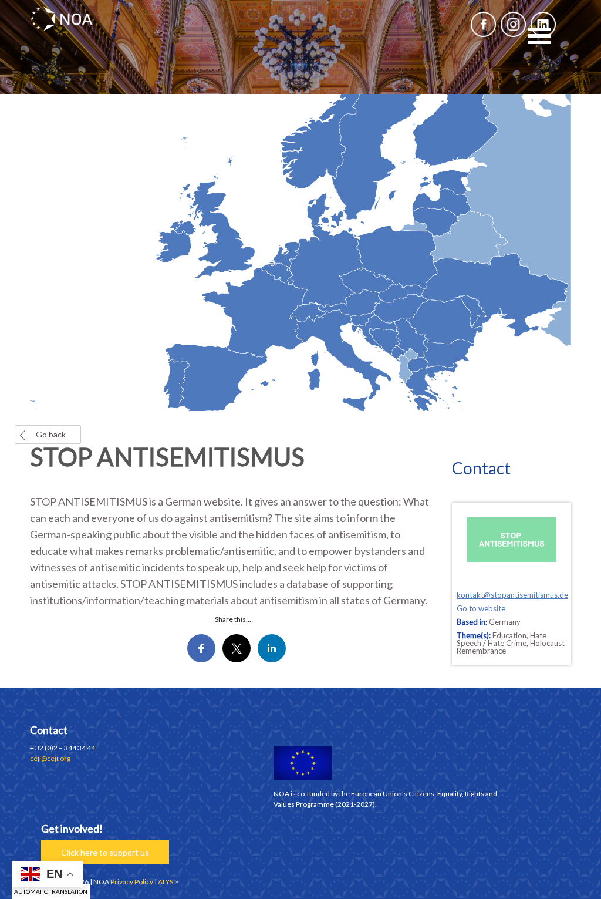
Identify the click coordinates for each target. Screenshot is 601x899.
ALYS (165, 881)
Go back (51, 434)
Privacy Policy (131, 881)
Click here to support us (105, 852)
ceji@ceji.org (50, 758)
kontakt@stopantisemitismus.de (512, 595)
